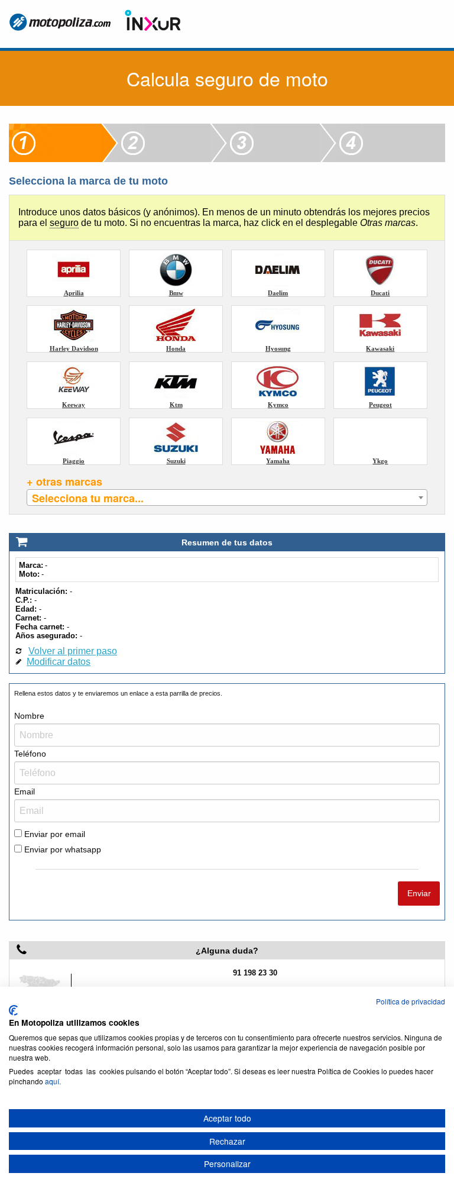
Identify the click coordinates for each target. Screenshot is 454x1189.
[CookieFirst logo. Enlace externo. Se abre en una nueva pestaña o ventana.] (13, 1010)
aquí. (53, 1081)
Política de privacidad (410, 1001)
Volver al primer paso (72, 651)
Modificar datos (58, 662)
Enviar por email (53, 834)
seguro (64, 223)
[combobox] (227, 497)
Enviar (419, 893)
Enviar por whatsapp (61, 849)
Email (24, 791)
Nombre (29, 715)
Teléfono (30, 753)
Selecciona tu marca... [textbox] (88, 498)
